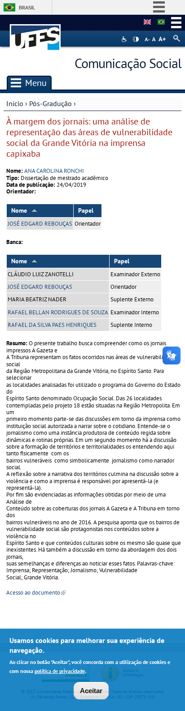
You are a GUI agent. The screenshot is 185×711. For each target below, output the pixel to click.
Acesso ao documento (36, 592)
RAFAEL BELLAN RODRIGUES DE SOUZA (58, 312)
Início (14, 103)
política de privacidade (60, 671)
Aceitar (91, 690)
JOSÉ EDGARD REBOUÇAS (40, 223)
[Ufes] (35, 33)
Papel (85, 210)
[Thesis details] (147, 22)
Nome (19, 210)
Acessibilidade (125, 39)
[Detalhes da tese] (161, 22)
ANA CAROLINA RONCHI (54, 171)
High (135, 39)
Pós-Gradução (50, 103)
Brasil (27, 7)
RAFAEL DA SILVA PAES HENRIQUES (52, 325)
